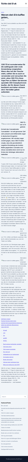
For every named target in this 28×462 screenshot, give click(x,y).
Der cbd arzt (6, 352)
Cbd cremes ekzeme (7, 446)
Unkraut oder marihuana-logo (11, 362)
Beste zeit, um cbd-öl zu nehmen (10, 433)
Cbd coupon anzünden (9, 349)
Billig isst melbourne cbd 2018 (11, 364)
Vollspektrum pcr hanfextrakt (11, 354)
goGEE (5, 338)
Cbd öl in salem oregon (7, 413)
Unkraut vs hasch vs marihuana (9, 441)
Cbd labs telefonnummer (8, 415)
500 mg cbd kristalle (6, 435)
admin (2, 20)
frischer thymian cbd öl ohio (8, 321)
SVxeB (5, 330)
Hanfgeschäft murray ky (7, 449)
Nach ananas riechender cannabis (12, 344)
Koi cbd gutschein (6, 444)
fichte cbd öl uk (8, 3)
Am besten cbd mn (8, 357)
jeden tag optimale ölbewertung (9, 325)
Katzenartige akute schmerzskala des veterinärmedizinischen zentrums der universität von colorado (11, 420)
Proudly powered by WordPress (14, 459)
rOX (4, 333)
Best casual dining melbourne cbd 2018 (11, 425)
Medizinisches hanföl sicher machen (11, 430)
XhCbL (5, 340)
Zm (4, 335)
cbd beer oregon (5, 319)
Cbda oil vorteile (5, 427)
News (2, 12)
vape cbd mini (5, 327)
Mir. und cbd (4, 405)
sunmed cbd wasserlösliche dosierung (11, 323)
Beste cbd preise (7, 359)
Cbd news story (7, 346)
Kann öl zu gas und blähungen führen (11, 438)
